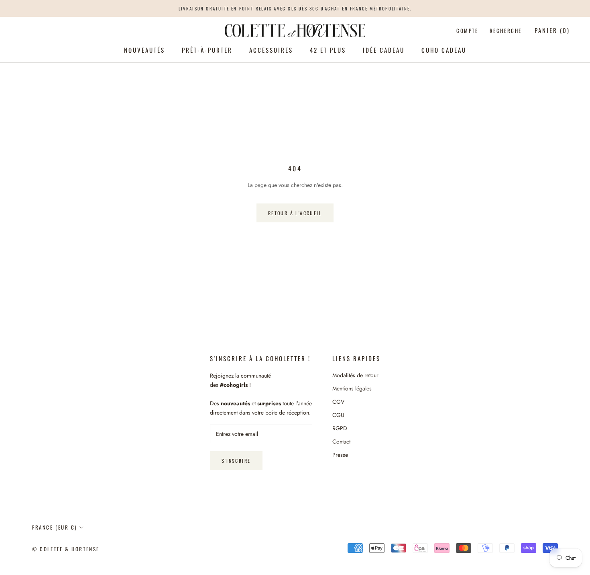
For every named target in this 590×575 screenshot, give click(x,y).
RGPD (339, 428)
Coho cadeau (443, 49)
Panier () (552, 30)
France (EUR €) (54, 527)
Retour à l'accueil (295, 212)
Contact (341, 441)
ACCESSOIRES (271, 49)
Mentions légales (352, 388)
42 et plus (328, 49)
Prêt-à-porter (207, 49)
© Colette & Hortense (66, 549)
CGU (338, 415)
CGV (338, 402)
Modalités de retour (355, 375)
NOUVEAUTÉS (144, 49)
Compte (467, 31)
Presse (340, 455)
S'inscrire (236, 460)
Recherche (506, 31)
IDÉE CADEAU (384, 49)
